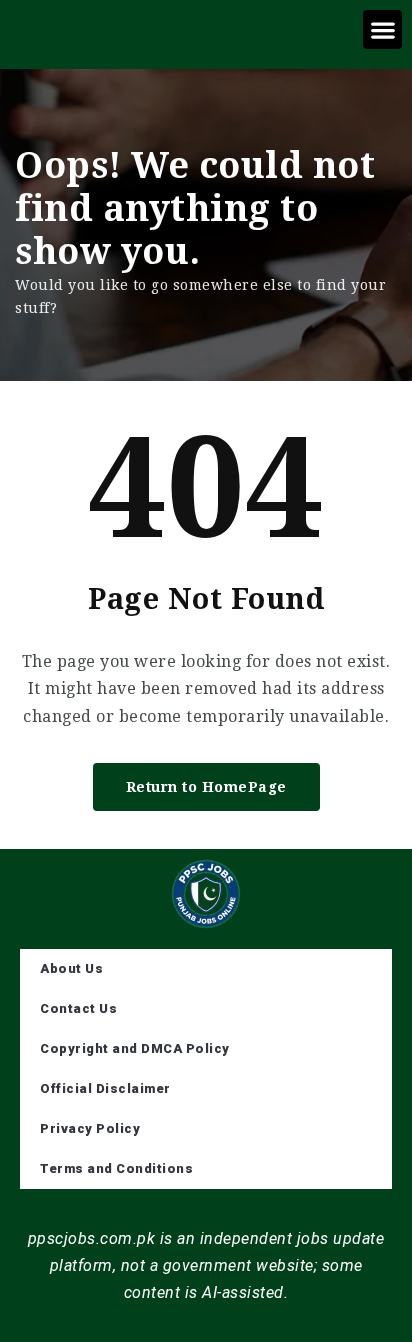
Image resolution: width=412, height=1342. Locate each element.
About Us (71, 968)
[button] (382, 29)
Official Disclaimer (105, 1088)
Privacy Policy (90, 1128)
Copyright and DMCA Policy (135, 1048)
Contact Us (78, 1008)
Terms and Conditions (116, 1168)
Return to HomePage (206, 787)
